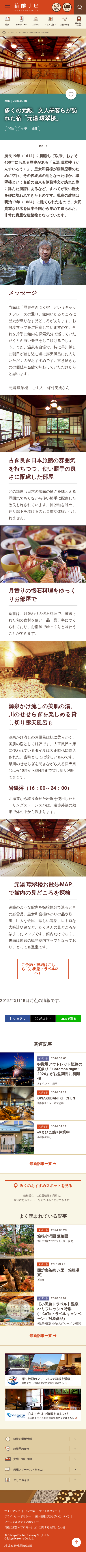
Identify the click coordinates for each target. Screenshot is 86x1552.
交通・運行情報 (22, 1459)
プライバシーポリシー (17, 1516)
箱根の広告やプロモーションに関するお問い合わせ (34, 1527)
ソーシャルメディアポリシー (21, 1521)
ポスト (45, 1018)
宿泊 (10, 128)
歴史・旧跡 (29, 128)
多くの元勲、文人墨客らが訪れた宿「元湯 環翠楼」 (34, 32)
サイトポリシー (48, 1510)
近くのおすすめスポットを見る (46, 1186)
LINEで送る (68, 1018)
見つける (80, 7)
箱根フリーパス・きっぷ (28, 1469)
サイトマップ (12, 1510)
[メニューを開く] (7, 7)
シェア (19, 1018)
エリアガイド (21, 1480)
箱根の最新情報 (22, 1438)
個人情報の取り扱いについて (52, 1516)
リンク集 (29, 1510)
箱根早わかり (21, 1448)
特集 (12, 32)
